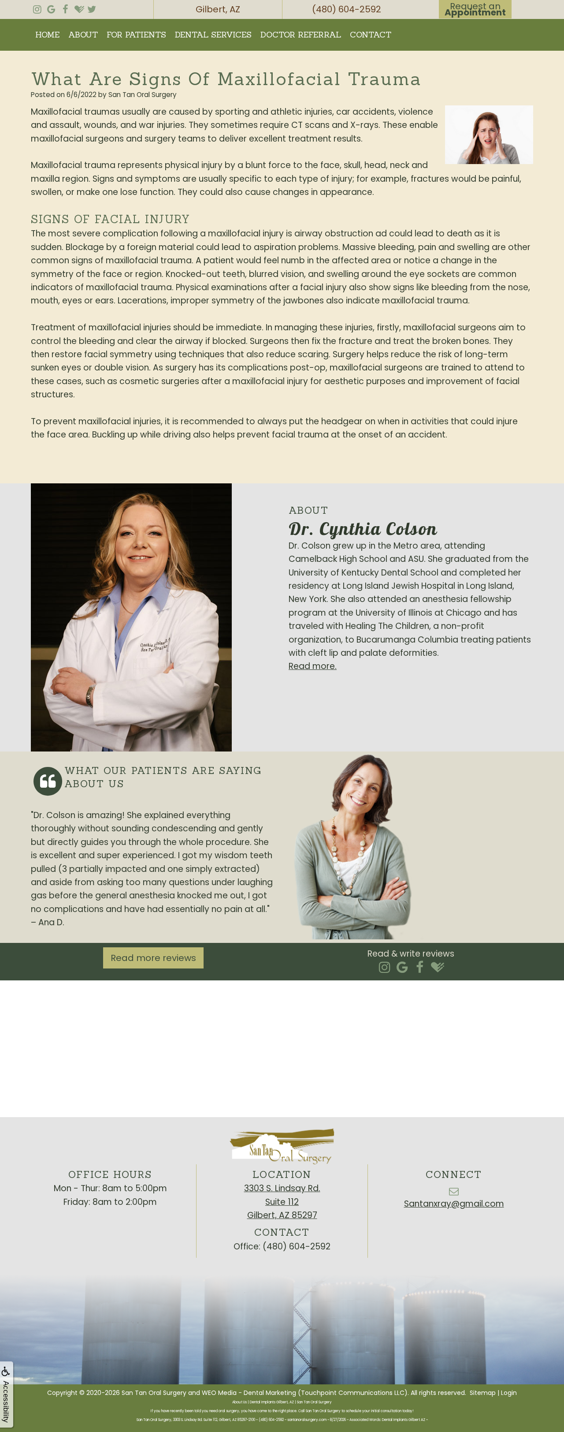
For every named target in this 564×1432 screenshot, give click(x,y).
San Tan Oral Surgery (154, 1392)
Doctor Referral (300, 35)
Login (509, 1392)
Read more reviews (153, 958)
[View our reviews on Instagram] (37, 7)
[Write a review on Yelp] (384, 968)
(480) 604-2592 (296, 1247)
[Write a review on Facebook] (419, 968)
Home (47, 35)
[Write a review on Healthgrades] (437, 968)
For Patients (136, 35)
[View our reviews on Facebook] (65, 7)
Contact (370, 35)
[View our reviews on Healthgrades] (79, 7)
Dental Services (213, 35)
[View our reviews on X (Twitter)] (91, 7)
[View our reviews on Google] (51, 7)
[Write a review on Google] (402, 968)
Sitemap (483, 1392)
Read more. (313, 666)
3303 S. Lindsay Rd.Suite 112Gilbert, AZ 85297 (282, 1201)
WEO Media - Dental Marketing (249, 1392)
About (83, 35)
